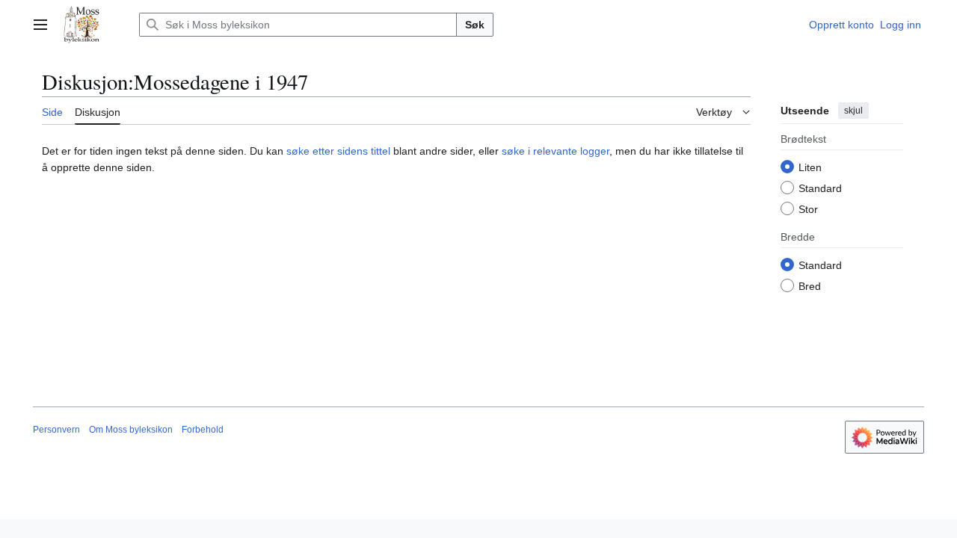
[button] (40, 25)
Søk (474, 25)
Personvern (56, 429)
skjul (853, 110)
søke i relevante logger (555, 151)
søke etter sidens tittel (338, 151)
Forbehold (203, 429)
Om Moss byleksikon (131, 429)
